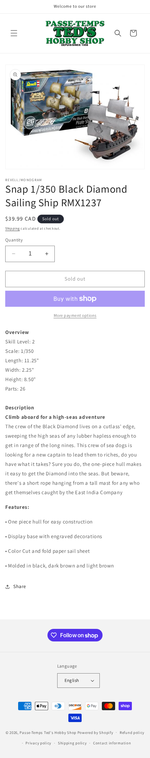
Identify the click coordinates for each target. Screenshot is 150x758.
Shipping (12, 228)
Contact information (112, 743)
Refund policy (132, 732)
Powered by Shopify (95, 732)
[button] (14, 33)
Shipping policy (72, 743)
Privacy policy (38, 743)
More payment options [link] (75, 315)
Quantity (14, 240)
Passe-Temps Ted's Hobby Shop (48, 732)
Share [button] (19, 586)
